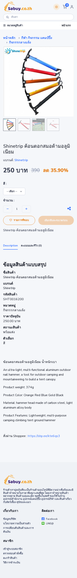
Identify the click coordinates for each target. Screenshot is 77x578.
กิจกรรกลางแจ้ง (20, 42)
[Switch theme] (56, 7)
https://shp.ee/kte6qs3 (44, 436)
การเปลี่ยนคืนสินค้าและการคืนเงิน (18, 530)
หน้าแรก (66, 25)
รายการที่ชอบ (21, 220)
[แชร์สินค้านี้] (69, 209)
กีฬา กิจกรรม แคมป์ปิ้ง (36, 38)
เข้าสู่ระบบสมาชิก (13, 549)
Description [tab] (10, 245)
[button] (64, 7)
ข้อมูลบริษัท (9, 519)
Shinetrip (21, 160)
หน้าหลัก (9, 38)
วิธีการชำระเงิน (11, 562)
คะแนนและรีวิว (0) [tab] (31, 245)
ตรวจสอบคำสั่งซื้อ (13, 553)
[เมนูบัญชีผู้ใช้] (71, 7)
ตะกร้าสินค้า (10, 558)
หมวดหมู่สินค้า (15, 25)
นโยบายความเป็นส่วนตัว (16, 523)
